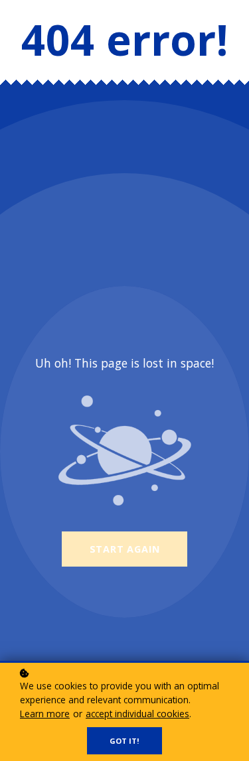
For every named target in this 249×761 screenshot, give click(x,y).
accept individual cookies (137, 713)
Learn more (45, 713)
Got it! (124, 741)
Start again (125, 549)
